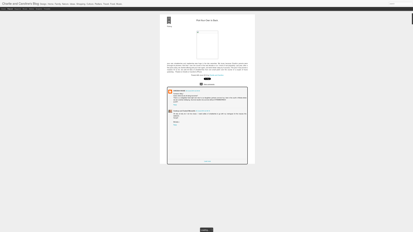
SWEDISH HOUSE (179, 90)
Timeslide (47, 9)
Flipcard (10, 9)
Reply (175, 104)
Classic (3, 9)
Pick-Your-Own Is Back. (207, 20)
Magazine (17, 9)
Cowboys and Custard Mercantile (184, 111)
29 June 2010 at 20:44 (193, 90)
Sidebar (31, 9)
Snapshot (39, 9)
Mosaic (25, 9)
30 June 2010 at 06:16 (203, 111)
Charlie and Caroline (216, 75)
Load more (207, 161)
